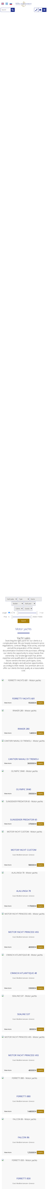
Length (4, 613)
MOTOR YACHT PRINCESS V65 (23, 932)
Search (23, 621)
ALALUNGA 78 (23, 890)
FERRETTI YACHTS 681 (23, 698)
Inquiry (40, 703)
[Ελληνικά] (7, 3)
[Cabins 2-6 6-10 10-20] (18, 608)
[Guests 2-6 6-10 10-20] (27, 608)
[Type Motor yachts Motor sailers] (23, 599)
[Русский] (11, 3)
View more (7, 703)
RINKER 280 (23, 728)
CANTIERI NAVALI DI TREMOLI (23, 759)
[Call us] (36, 10)
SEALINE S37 (23, 1014)
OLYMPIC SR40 (23, 789)
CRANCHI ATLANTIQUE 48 (23, 973)
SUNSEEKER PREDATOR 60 (23, 819)
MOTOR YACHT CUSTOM (23, 849)
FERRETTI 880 (23, 1096)
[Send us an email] (40, 10)
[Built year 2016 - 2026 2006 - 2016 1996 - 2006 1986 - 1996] (30, 603)
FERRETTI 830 (23, 1178)
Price (5, 617)
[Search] (13, 10)
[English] (2, 3)
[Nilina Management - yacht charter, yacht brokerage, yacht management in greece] (23, 4)
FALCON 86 (23, 1137)
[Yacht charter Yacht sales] (11, 599)
